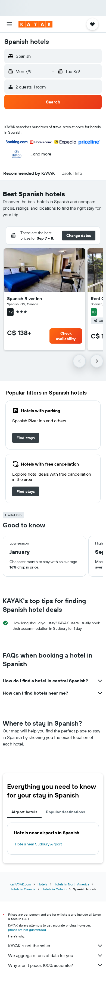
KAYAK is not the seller (29, 945)
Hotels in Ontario (54, 889)
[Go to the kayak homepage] (35, 24)
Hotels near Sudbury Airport (38, 844)
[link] (25, 438)
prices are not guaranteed (27, 930)
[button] (9, 24)
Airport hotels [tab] (24, 811)
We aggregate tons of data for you (40, 955)
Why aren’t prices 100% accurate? (40, 965)
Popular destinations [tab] (65, 811)
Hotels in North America (71, 884)
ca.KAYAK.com (20, 884)
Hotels (42, 884)
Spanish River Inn (24, 298)
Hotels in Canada (22, 889)
